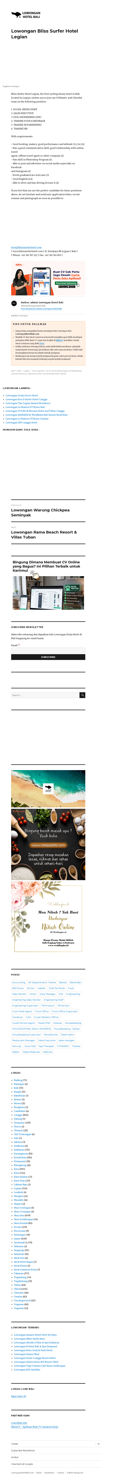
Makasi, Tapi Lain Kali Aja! (56, 783)
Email (21, 759)
